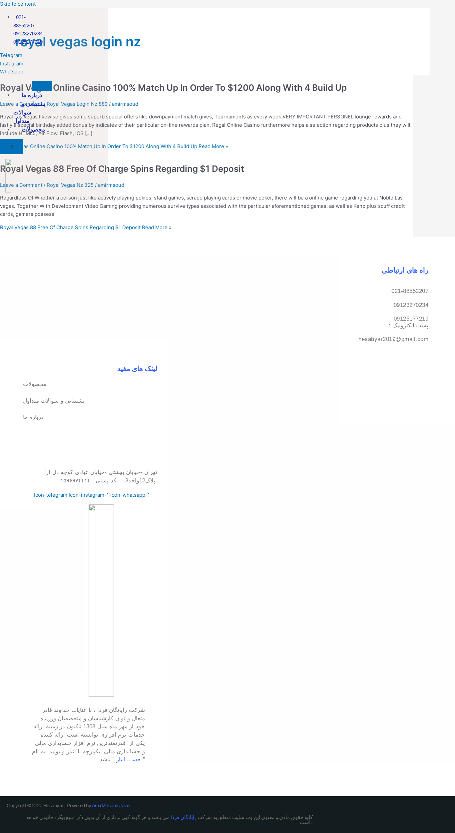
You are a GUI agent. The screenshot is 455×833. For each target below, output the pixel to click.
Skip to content (18, 4)
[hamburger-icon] (42, 86)
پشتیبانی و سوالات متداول (29, 112)
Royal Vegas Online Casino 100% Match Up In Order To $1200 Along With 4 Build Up (173, 87)
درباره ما (32, 95)
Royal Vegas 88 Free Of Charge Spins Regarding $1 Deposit (122, 168)
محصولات (33, 129)
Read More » (114, 146)
